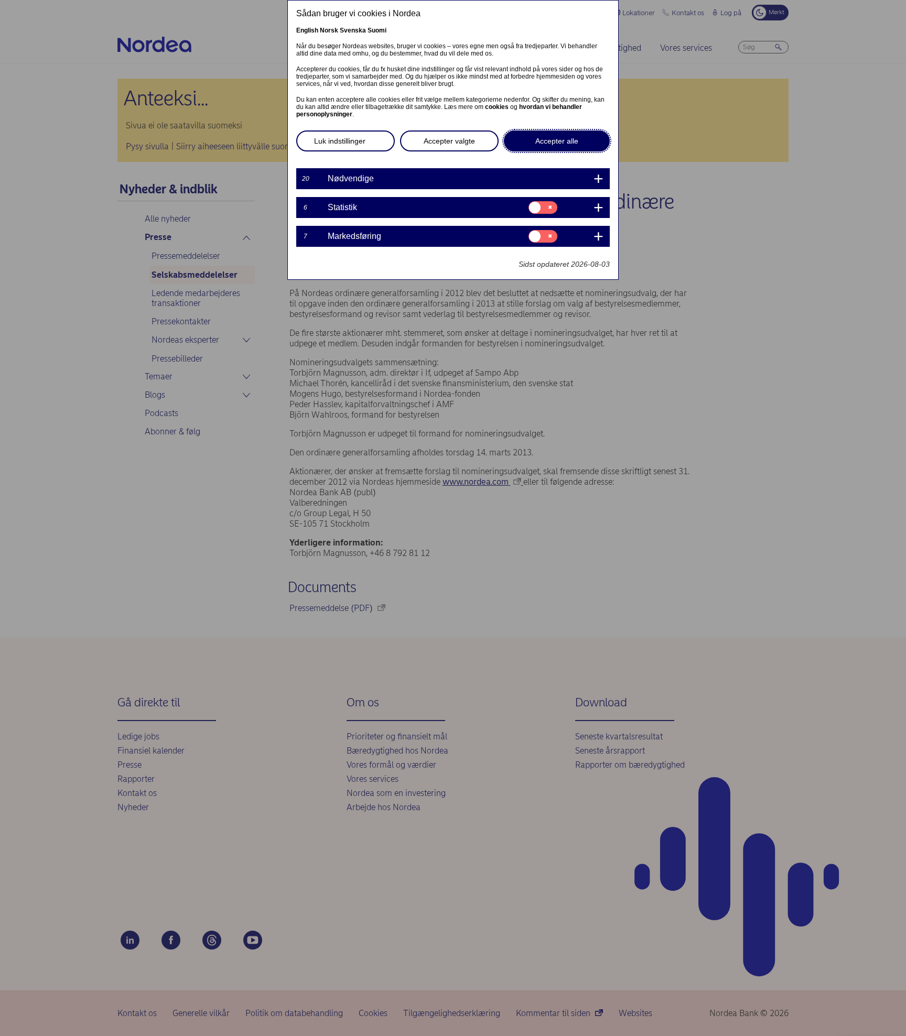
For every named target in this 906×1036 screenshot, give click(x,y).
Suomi (377, 30)
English (307, 30)
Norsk (329, 30)
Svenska (353, 30)
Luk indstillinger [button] (339, 141)
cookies (497, 107)
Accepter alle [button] (556, 141)
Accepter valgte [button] (449, 141)
